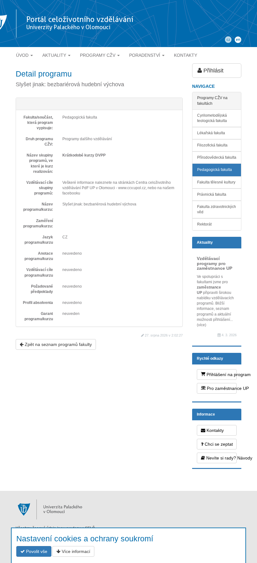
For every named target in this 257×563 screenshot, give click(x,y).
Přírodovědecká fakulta (216, 157)
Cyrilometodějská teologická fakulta (212, 118)
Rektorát (204, 224)
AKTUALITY (54, 55)
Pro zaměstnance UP (221, 388)
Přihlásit (212, 70)
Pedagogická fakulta (214, 169)
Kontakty (214, 430)
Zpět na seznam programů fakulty (58, 344)
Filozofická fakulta (212, 145)
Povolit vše (36, 551)
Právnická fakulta (211, 194)
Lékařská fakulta (211, 133)
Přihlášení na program (221, 374)
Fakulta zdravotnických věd (216, 209)
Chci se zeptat (218, 444)
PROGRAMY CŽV (98, 55)
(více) (201, 325)
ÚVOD (23, 55)
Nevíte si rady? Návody (221, 457)
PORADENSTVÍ (145, 55)
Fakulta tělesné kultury (216, 182)
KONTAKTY (185, 55)
